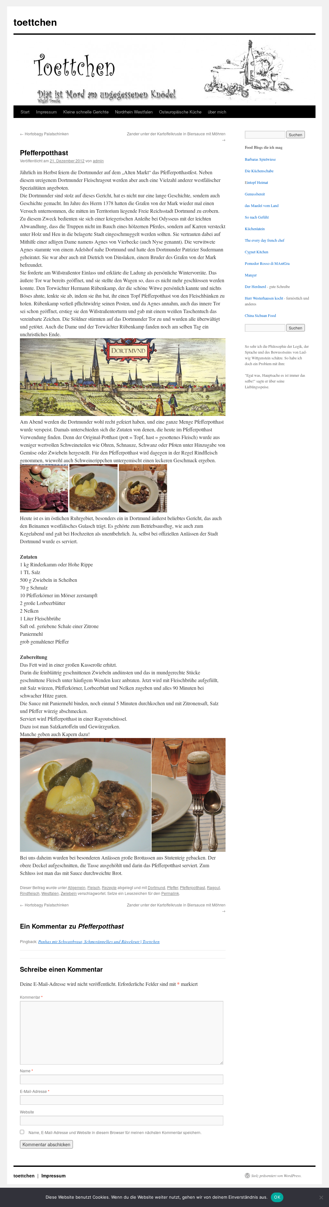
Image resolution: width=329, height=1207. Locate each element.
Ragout (213, 887)
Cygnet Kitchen (256, 251)
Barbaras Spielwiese (260, 159)
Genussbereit (255, 193)
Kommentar (31, 997)
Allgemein (76, 887)
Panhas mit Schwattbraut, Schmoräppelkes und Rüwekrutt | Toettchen (99, 941)
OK (277, 1197)
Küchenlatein (255, 228)
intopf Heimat (257, 182)
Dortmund (156, 887)
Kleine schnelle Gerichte (86, 112)
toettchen (35, 22)
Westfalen (50, 893)
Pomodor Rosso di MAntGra (267, 263)
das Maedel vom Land (262, 205)
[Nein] (321, 1197)
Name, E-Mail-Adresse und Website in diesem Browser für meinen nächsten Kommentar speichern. (115, 1132)
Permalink (170, 893)
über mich (217, 112)
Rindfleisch (30, 893)
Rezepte (109, 887)
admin (98, 160)
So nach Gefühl (257, 217)
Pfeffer (172, 887)
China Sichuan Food (260, 315)
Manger (251, 274)
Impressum (46, 112)
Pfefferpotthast (192, 887)
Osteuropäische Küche (180, 112)
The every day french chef (264, 240)
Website (27, 1111)
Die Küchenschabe (259, 170)
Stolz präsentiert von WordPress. (276, 1175)
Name (26, 1070)
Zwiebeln (69, 893)
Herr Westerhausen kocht (264, 298)
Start (25, 112)
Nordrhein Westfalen (134, 112)
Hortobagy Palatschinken (44, 133)
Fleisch (93, 887)
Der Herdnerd (255, 286)
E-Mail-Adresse (34, 1091)
